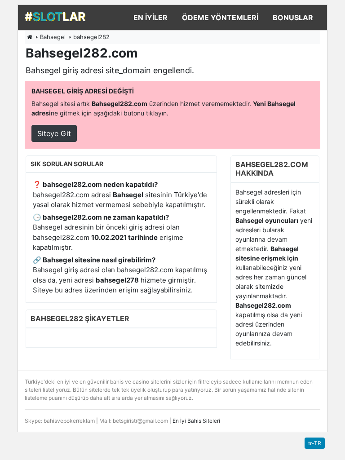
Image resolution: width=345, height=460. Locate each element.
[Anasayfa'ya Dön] (29, 36)
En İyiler (150, 17)
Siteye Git (54, 133)
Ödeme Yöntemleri (220, 17)
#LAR (55, 16)
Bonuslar (293, 17)
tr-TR (314, 443)
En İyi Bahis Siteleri (196, 420)
